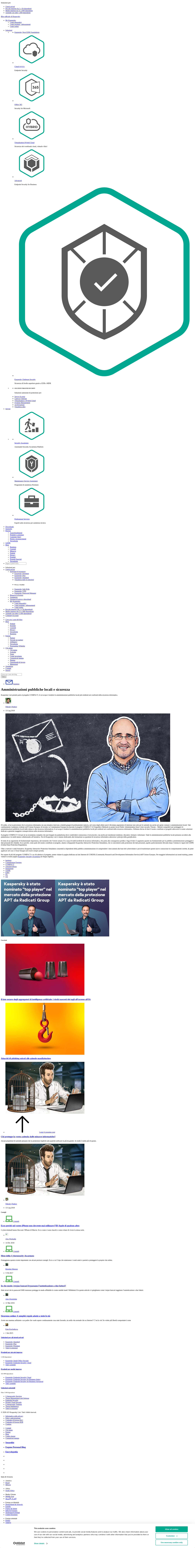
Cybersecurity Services (13, 1396)
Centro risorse (10, 1436)
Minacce (13, 551)
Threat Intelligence (12, 1406)
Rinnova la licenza (16, 595)
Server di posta (19, 397)
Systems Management (22, 403)
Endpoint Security (11, 1400)
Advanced (18, 181)
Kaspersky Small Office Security (17, 1361)
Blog (7, 545)
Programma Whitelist (17, 646)
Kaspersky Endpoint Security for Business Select (22, 1379)
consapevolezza (11, 866)
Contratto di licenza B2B (14, 1422)
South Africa (9, 1491)
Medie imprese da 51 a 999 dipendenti (19, 11)
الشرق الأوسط (10, 1499)
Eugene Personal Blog (15, 1447)
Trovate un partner (16, 640)
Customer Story (15, 537)
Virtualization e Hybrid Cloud (25, 401)
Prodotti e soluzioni (17, 535)
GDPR (7, 543)
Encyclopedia (11, 1452)
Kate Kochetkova (11, 1329)
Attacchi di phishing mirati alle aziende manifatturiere (26, 1058)
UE (6, 877)
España (8, 1506)
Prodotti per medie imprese (11, 1369)
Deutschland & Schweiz (14, 1504)
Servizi (7, 409)
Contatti (8, 668)
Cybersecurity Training (13, 1404)
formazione (9, 869)
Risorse (8, 531)
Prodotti (13, 557)
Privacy (12, 555)
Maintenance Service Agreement (26, 481)
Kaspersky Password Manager (25, 593)
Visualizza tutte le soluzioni (24, 580)
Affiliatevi (13, 642)
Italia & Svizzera (11, 1511)
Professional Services (22, 519)
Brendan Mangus (11, 1269)
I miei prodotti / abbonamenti (20, 24)
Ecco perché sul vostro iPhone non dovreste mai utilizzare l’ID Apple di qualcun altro (40, 1225)
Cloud (19, 66)
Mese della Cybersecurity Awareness (17, 1256)
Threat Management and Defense (17, 1398)
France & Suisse (11, 1509)
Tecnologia (14, 541)
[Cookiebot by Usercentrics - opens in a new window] (19, 1543)
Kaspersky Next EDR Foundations (26, 32)
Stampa (12, 660)
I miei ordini (14, 26)
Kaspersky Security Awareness (29, 857)
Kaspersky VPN (20, 591)
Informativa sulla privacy (14, 1416)
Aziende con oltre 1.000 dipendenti (17, 13)
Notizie (12, 553)
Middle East (9, 1496)
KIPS (7, 873)
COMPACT (9, 864)
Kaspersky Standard (21, 578)
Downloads (9, 527)
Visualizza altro (19, 407)
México (8, 1485)
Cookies (8, 1424)
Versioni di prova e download (20, 599)
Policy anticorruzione (13, 1418)
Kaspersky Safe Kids (21, 589)
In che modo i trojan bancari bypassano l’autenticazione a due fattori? (33, 1286)
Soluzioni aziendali (8, 1388)
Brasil (7, 1483)
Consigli (13, 549)
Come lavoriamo (16, 656)
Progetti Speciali (16, 559)
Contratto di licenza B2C (14, 1420)
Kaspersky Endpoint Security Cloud (18, 1363)
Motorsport (14, 664)
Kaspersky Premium (21, 574)
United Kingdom (11, 1515)
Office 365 (18, 105)
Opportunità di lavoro (17, 662)
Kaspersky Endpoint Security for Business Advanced (24, 1381)
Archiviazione (19, 405)
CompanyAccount (12, 616)
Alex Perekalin (10, 1239)
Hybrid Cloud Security (13, 1402)
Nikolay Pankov (11, 707)
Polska (7, 1520)
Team (12, 654)
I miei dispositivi (16, 22)
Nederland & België (12, 1513)
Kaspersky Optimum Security (25, 379)
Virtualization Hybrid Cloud (24, 143)
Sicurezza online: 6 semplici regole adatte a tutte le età (25, 1316)
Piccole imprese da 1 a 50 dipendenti (18, 9)
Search (7, 670)
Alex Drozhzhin (11, 1299)
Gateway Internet (20, 399)
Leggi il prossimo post (47, 1132)
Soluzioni (8, 30)
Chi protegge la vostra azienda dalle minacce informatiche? (28, 1136)
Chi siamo (13, 650)
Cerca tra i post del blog (13, 620)
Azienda (13, 652)
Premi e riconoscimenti (18, 539)
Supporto (8, 529)
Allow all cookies (171, 1529)
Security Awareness (21, 443)
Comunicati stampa (17, 658)
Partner (12, 638)
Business (13, 547)
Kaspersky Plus (20, 576)
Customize (170, 1536)
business (16, 684)
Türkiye (8, 1523)
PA (6, 875)
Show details (39, 1543)
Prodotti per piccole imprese (11, 1352)
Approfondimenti (16, 533)
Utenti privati (10, 7)
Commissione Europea (13, 862)
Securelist (9, 1442)
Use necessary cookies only (172, 1542)
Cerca (4, 677)
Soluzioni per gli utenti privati (12, 1337)
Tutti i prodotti (10, 1365)
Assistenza (13, 597)
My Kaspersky (10, 20)
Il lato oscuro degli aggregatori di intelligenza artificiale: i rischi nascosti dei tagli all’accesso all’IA (46, 999)
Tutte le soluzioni (11, 1348)
